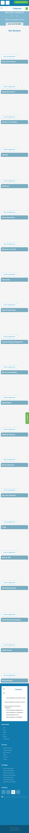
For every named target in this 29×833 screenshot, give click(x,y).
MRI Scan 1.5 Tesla (9, 249)
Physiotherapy (7, 680)
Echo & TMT (6, 557)
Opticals (5, 155)
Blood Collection (8, 465)
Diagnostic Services (8, 92)
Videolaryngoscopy (9, 588)
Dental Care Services (9, 61)
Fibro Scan (6, 280)
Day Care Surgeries (9, 495)
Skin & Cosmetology (9, 372)
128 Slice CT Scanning (9, 122)
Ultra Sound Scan (8, 217)
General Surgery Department (12, 342)
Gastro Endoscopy (9, 310)
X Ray (4, 527)
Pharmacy (5, 186)
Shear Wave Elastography (11, 620)
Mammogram (7, 403)
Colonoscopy (7, 650)
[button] (27, 8)
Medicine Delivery (8, 434)
